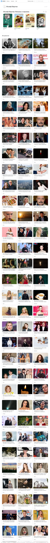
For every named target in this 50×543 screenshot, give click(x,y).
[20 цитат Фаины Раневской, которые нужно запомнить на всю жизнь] (25, 77)
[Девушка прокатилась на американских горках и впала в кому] (40, 486)
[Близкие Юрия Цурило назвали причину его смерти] (40, 124)
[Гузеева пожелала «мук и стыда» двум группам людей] (25, 108)
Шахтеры (27, 28)
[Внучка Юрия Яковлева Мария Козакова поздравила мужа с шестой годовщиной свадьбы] (40, 77)
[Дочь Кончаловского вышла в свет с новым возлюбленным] (40, 187)
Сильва (38, 28)
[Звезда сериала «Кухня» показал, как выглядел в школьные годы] (40, 470)
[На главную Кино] (3, 1)
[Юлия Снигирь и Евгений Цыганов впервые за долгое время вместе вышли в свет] (40, 328)
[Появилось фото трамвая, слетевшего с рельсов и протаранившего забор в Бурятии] (25, 155)
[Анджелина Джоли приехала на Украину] (25, 533)
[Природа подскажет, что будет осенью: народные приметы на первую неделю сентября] (9, 124)
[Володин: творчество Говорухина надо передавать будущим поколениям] (40, 501)
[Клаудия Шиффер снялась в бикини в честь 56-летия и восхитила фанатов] (9, 297)
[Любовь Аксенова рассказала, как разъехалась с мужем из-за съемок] (40, 313)
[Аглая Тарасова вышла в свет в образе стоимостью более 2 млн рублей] (40, 360)
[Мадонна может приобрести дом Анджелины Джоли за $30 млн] (25, 454)
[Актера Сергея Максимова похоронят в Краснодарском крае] (40, 155)
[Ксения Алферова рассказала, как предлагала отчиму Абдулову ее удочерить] (9, 45)
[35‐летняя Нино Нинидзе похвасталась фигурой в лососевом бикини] (25, 328)
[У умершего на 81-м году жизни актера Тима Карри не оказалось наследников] (40, 218)
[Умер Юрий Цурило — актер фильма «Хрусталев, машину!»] (40, 203)
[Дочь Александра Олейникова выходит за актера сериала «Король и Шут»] (40, 454)
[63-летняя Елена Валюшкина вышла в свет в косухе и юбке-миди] (40, 281)
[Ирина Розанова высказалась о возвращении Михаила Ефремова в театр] (40, 423)
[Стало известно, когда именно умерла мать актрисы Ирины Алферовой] (9, 77)
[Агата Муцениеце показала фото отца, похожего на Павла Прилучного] (9, 250)
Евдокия (4, 28)
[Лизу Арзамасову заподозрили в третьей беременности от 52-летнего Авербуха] (25, 376)
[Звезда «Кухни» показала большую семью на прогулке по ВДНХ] (25, 344)
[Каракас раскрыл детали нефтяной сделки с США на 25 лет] (25, 218)
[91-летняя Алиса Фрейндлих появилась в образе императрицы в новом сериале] (40, 140)
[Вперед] (46, 12)
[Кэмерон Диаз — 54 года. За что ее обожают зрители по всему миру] (9, 328)
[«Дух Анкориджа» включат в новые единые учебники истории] (25, 234)
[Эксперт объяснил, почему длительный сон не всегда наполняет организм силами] (9, 360)
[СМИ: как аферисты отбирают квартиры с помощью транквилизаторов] (40, 171)
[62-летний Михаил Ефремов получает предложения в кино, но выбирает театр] (25, 140)
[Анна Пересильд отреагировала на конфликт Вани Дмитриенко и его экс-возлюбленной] (25, 124)
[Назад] (44, 12)
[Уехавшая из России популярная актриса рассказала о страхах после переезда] (40, 61)
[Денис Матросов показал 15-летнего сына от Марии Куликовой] (9, 140)
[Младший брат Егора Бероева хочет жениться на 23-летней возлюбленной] (40, 108)
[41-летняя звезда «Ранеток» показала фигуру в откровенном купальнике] (25, 313)
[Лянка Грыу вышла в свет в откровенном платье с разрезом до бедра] (40, 250)
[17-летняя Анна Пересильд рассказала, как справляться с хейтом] (25, 470)
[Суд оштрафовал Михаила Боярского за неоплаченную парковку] (40, 376)
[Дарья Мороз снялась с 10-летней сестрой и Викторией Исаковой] (9, 423)
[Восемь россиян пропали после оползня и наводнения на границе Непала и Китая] (25, 187)
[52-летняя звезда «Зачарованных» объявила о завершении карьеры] (25, 407)
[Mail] (1, 1)
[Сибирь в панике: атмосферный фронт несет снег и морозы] (9, 454)
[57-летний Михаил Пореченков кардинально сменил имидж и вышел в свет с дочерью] (9, 376)
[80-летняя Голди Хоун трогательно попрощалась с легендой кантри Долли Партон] (9, 533)
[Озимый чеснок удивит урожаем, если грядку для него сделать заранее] (25, 486)
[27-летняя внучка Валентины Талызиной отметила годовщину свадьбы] (40, 234)
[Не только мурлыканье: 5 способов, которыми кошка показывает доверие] (9, 234)
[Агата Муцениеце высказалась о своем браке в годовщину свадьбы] (9, 155)
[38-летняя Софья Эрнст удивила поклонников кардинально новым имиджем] (9, 218)
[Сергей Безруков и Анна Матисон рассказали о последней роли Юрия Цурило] (25, 438)
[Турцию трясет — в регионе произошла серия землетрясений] (25, 93)
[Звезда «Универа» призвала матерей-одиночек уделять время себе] (9, 486)
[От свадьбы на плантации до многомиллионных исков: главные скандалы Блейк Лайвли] (40, 517)
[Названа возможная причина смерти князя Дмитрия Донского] (40, 45)
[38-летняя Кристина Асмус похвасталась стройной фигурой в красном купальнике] (25, 281)
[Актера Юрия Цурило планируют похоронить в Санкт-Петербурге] (9, 266)
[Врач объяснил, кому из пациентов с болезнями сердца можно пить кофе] (40, 297)
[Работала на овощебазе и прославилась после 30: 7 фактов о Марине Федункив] (9, 391)
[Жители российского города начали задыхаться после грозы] (9, 61)
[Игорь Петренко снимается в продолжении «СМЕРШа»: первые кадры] (25, 297)
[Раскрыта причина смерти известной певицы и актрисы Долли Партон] (9, 108)
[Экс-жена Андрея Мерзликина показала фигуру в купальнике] (9, 517)
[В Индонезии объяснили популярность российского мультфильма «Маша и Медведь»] (9, 281)
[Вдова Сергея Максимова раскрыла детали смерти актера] (40, 266)
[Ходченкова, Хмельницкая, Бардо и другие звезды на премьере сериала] (9, 344)
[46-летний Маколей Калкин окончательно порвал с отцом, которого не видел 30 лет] (25, 517)
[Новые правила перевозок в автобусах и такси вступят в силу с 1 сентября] (40, 438)
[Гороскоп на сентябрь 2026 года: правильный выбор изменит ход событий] (9, 313)
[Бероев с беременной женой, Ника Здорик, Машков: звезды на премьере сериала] (25, 250)
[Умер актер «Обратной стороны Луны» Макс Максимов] (25, 391)
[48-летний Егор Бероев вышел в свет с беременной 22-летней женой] (9, 187)
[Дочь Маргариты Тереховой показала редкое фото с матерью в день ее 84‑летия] (9, 93)
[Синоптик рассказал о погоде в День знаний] (25, 266)
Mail (1, 542)
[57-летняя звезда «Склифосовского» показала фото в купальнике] (25, 203)
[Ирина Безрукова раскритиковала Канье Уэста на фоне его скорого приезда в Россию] (9, 501)
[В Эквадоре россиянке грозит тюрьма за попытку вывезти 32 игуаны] (25, 45)
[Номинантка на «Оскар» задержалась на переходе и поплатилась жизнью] (40, 407)
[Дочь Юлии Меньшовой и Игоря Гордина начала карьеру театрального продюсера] (40, 93)
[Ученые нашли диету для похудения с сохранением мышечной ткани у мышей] (9, 203)
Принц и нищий (17, 28)
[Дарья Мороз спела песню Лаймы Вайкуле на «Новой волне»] (9, 171)
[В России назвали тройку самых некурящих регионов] (40, 344)
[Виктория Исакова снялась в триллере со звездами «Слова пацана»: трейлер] (9, 438)
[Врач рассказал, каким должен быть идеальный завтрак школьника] (25, 501)
